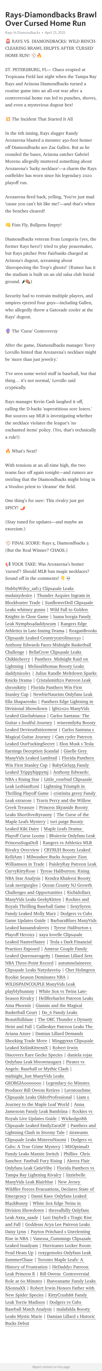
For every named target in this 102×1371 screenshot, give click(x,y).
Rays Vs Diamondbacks (22, 32)
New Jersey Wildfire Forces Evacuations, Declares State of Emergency (50, 1189)
